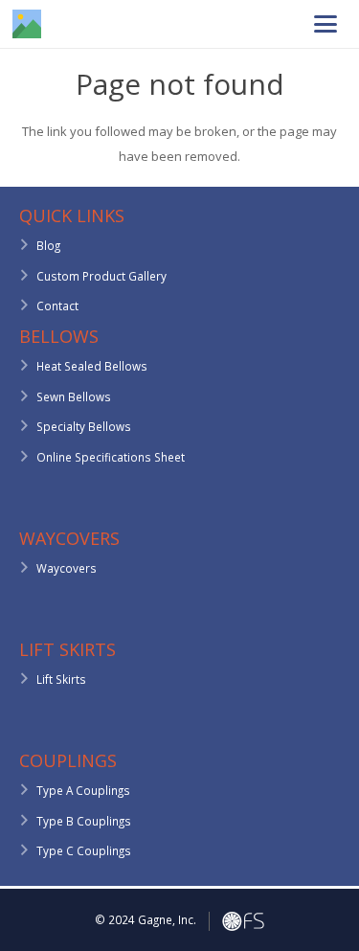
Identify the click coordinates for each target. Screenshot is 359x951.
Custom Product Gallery (101, 275)
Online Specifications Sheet (110, 456)
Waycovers (66, 568)
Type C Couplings (83, 850)
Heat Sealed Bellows (91, 366)
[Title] (26, 24)
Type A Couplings (83, 790)
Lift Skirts (61, 679)
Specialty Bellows (83, 426)
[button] (325, 23)
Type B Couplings (83, 820)
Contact (57, 305)
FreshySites (243, 921)
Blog (48, 245)
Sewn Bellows (73, 396)
